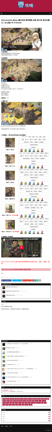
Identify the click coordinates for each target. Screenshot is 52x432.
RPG (10, 404)
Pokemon (38, 402)
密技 (42, 398)
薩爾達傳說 (29, 400)
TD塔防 (30, 404)
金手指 (26, 398)
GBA (16, 402)
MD (26, 402)
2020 (26, 414)
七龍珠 (4, 398)
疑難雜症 (6, 426)
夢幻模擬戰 (9, 400)
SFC (13, 404)
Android (43, 400)
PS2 (45, 402)
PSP (7, 404)
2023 (26, 420)
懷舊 (33, 400)
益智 (34, 398)
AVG (8, 402)
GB (13, 402)
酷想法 (2, 426)
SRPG (20, 404)
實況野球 (14, 400)
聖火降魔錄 (47, 398)
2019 (26, 412)
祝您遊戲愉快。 (5, 390)
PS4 (9, 277)
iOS (23, 402)
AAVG (36, 400)
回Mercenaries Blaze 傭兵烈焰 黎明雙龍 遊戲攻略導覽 (16, 269)
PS (42, 402)
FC (10, 402)
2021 (26, 416)
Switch (12, 277)
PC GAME (6, 277)
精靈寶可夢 (19, 400)
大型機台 (12, 398)
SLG (16, 404)
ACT (40, 400)
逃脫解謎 (38, 398)
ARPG (4, 402)
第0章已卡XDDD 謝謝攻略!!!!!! (9, 391)
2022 (26, 418)
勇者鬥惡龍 (30, 398)
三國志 (8, 398)
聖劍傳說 (4, 400)
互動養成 (16, 398)
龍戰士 (24, 400)
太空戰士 (21, 398)
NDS (29, 402)
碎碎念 (11, 426)
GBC (20, 402)
